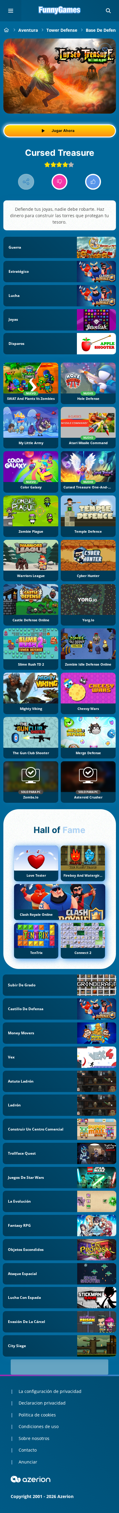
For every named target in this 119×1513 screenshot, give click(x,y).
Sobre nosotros (34, 1438)
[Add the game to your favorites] (105, 49)
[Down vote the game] (60, 182)
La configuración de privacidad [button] (50, 1391)
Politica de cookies (37, 1415)
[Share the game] (26, 182)
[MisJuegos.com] (6, 30)
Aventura (28, 30)
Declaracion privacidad (42, 1403)
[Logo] (59, 10)
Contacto (28, 1450)
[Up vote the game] (93, 182)
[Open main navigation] (10, 10)
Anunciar (28, 1462)
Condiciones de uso (39, 1426)
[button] (108, 10)
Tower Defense (61, 30)
